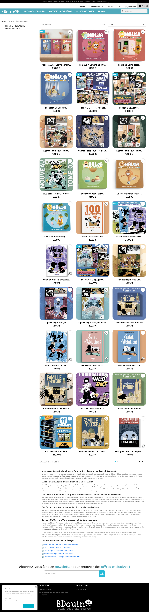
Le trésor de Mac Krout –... (129, 194)
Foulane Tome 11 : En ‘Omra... (56, 408)
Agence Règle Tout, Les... (129, 280)
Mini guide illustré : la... (92, 365)
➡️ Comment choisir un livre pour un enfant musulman (61, 557)
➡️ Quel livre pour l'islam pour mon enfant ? (57, 550)
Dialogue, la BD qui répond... (129, 451)
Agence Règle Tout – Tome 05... (92, 151)
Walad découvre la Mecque (129, 323)
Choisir (127, 24)
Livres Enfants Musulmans (15, 27)
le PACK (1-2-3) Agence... (92, 280)
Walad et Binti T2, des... (56, 365)
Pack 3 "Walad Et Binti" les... (129, 237)
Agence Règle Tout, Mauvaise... (92, 323)
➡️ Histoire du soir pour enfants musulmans (57, 554)
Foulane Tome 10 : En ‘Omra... (92, 451)
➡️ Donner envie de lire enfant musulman (56, 547)
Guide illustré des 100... (93, 237)
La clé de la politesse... (129, 65)
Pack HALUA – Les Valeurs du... (56, 65)
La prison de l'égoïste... (56, 108)
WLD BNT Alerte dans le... (93, 408)
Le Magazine (43, 595)
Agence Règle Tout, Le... (56, 323)
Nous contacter (81, 589)
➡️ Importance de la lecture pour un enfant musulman (61, 544)
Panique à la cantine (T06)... (92, 65)
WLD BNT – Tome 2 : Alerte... (56, 194)
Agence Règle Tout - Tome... (56, 151)
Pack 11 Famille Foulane (56, 451)
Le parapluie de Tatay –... (56, 237)
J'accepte (28, 606)
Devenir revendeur (88, 6)
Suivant (141, 462)
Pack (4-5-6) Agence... (129, 108)
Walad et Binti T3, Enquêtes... (56, 280)
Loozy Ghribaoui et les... (92, 194)
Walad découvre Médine (129, 408)
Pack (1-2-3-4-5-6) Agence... (93, 108)
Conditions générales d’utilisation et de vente (53, 592)
